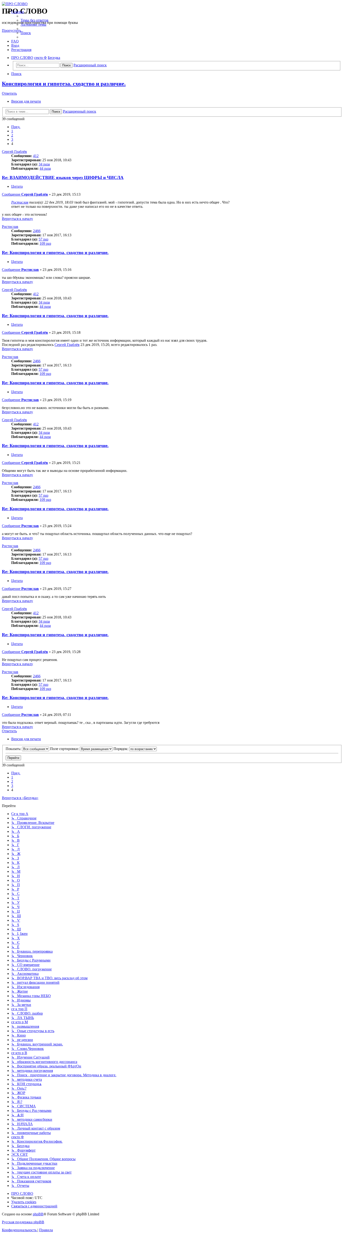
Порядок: (121, 749)
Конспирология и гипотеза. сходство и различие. (64, 84)
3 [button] (12, 139)
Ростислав (19, 202)
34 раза (44, 164)
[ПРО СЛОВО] (172, 4)
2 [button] (12, 135)
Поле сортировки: (65, 749)
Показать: (14, 749)
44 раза (45, 168)
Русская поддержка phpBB (23, 1222)
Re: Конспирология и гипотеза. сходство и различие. (55, 252)
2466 (36, 231)
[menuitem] (34, 20)
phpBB (38, 1214)
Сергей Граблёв (14, 152)
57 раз (43, 239)
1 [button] (12, 131)
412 (36, 156)
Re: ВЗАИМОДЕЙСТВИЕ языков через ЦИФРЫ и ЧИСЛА (63, 177)
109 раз (45, 243)
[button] (15, 127)
